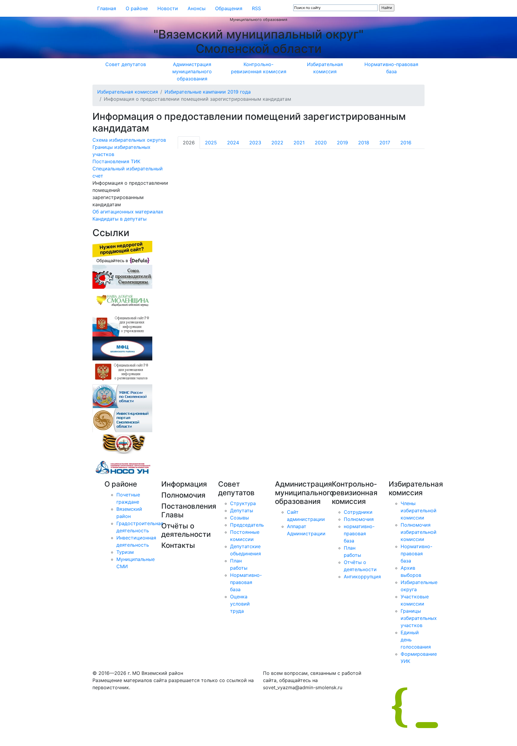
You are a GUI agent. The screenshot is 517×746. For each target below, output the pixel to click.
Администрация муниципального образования (192, 71)
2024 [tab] (233, 143)
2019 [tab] (342, 143)
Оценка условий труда (240, 604)
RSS (256, 8)
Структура (243, 503)
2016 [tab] (405, 143)
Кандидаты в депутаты (119, 219)
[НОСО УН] (122, 468)
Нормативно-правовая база (391, 67)
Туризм (125, 552)
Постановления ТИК (116, 161)
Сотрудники (358, 512)
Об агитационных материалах (127, 212)
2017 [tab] (384, 143)
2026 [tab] (189, 143)
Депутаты (241, 510)
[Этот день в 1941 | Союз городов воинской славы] (122, 444)
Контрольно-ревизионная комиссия (258, 67)
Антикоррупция (362, 577)
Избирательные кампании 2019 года (208, 92)
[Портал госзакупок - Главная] (122, 372)
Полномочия (359, 519)
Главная (106, 8)
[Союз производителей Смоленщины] (122, 276)
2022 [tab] (277, 143)
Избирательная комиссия (325, 67)
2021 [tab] (299, 143)
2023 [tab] (255, 143)
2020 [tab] (321, 143)
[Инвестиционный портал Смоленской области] (122, 420)
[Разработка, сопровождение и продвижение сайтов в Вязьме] (122, 253)
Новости (167, 8)
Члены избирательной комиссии (419, 510)
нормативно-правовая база (359, 533)
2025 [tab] (211, 143)
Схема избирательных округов (129, 140)
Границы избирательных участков (419, 618)
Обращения (228, 8)
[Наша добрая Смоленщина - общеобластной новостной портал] (122, 300)
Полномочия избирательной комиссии (419, 532)
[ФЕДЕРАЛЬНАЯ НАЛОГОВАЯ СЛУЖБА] (122, 396)
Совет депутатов (125, 64)
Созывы (239, 518)
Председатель (247, 525)
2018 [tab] (363, 143)
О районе (137, 8)
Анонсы (197, 8)
